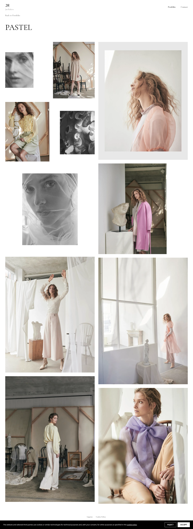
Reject (170, 524)
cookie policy (132, 524)
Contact (184, 7)
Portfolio (172, 7)
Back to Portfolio (12, 15)
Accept (183, 524)
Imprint (90, 517)
